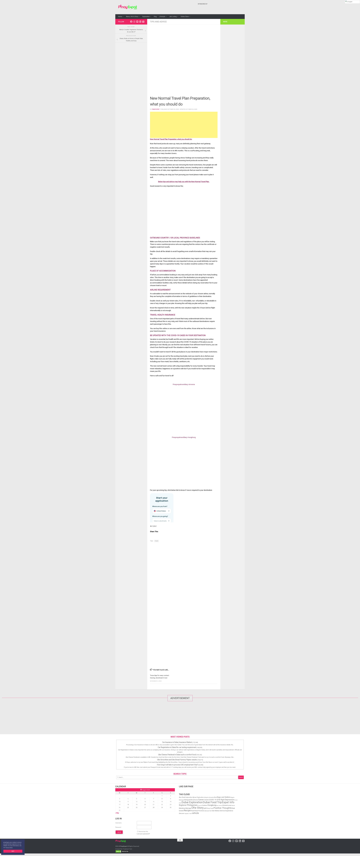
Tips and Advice (158, 22)
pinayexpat (156, 109)
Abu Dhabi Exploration (185, 797)
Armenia (211, 797)
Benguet (187, 800)
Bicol (192, 800)
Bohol (196, 800)
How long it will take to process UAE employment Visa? (177, 765)
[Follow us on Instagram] (134, 22)
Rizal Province (199, 811)
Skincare (181, 813)
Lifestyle (162, 16)
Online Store (185, 16)
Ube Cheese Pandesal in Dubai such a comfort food (177, 754)
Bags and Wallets (223, 797)
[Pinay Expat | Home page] (127, 7)
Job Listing (173, 16)
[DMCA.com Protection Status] (122, 852)
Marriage (188, 808)
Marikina (182, 808)
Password (118, 827)
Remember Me (143, 831)
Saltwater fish (208, 811)
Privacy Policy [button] (9, 847)
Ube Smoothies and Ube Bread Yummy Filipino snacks (177, 760)
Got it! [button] (13, 851)
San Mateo (215, 811)
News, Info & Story (132, 16)
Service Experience (226, 811)
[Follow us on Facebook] (131, 22)
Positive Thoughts (223, 808)
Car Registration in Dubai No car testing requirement (177, 747)
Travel (156, 541)
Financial (200, 805)
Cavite (206, 800)
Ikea (217, 805)
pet (205, 808)
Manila (233, 805)
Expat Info (228, 802)
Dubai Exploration (192, 802)
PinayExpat (123, 846)
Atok (215, 797)
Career (201, 800)
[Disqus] (184, 569)
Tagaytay (186, 813)
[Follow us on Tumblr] (143, 22)
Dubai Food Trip (212, 802)
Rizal (192, 811)
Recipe (187, 810)
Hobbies (204, 805)
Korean (229, 805)
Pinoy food (210, 808)
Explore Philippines (188, 805)
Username (118, 823)
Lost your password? (143, 834)
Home (120, 16)
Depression (229, 800)
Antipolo (206, 797)
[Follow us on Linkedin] (140, 22)
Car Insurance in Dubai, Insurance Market (177, 742)
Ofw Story (197, 807)
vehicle (195, 813)
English (350, 1)
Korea (225, 805)
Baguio (232, 797)
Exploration (146, 16)
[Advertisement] (232, 10)
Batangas (181, 800)
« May (117, 813)
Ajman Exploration (198, 797)
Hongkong (211, 805)
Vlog (155, 16)
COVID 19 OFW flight (217, 800)
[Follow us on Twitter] (137, 22)
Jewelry (220, 805)
